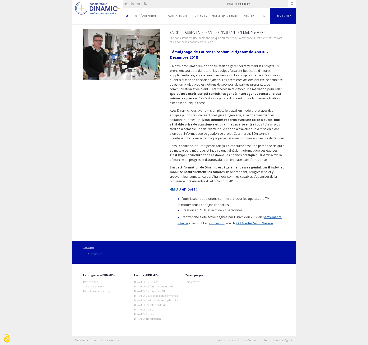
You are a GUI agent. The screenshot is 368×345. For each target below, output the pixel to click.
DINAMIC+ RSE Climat (146, 282)
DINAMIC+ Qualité (144, 309)
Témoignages (199, 16)
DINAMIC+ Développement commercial (156, 295)
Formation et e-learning (96, 291)
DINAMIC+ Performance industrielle (154, 286)
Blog (262, 16)
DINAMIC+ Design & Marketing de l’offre (156, 300)
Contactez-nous (282, 16)
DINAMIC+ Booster (144, 314)
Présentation (90, 282)
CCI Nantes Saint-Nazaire (254, 223)
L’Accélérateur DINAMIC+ (146, 16)
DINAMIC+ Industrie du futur (150, 305)
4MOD (175, 189)
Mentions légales (282, 340)
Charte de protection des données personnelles (240, 340)
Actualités (249, 16)
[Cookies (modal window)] (6, 338)
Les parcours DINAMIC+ (175, 16)
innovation (216, 223)
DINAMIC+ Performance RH (149, 291)
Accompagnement (93, 286)
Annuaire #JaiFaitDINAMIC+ (225, 16)
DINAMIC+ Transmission (147, 318)
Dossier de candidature (238, 4)
